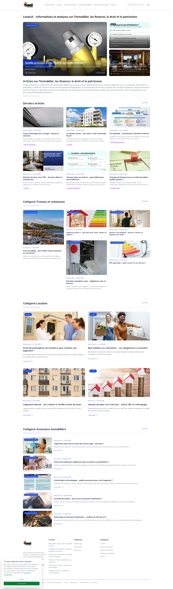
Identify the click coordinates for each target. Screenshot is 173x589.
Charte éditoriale (84, 582)
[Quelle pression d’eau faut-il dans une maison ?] (65, 49)
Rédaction (78, 540)
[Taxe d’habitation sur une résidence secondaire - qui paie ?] (129, 35)
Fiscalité (113, 5)
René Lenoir (26, 247)
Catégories (104, 540)
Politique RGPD (74, 582)
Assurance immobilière (85, 5)
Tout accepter (22, 583)
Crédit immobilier (115, 188)
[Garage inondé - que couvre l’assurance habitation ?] (129, 63)
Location (59, 5)
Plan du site (94, 582)
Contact (66, 582)
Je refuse (21, 579)
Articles (52, 540)
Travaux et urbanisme (70, 5)
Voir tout (145, 103)
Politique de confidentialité (54, 582)
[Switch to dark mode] (148, 4)
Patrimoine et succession (101, 5)
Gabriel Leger (27, 130)
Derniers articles (49, 5)
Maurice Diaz (113, 174)
